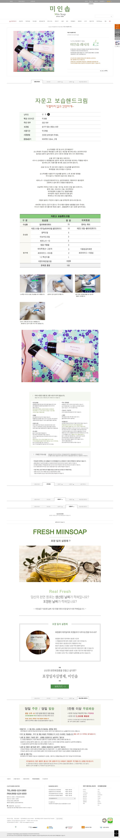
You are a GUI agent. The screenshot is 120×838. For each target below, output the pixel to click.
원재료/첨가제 (42, 21)
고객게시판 (32, 1)
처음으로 (9, 778)
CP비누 (84, 791)
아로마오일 (27, 21)
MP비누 (84, 789)
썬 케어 (99, 793)
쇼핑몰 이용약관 (26, 778)
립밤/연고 (85, 800)
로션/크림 (60, 26)
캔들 (105, 21)
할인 (110, 21)
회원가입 (91, 1)
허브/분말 (34, 21)
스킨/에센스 (85, 793)
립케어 (99, 801)
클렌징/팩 (85, 796)
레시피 (11, 1)
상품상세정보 (37, 81)
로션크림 (85, 794)
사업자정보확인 (59, 818)
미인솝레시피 (54, 26)
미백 (98, 789)
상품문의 (71, 81)
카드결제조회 (45, 778)
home (50, 26)
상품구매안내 (83, 484)
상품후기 (59, 81)
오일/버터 (21, 21)
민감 (98, 791)
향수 (98, 805)
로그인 (86, 1)
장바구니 (96, 1)
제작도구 (56, 21)
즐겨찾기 (109, 1)
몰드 (67, 21)
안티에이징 (100, 794)
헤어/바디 (85, 798)
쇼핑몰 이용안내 (16, 778)
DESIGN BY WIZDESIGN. (33, 833)
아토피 (99, 796)
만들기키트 (91, 21)
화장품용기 (73, 21)
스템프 (62, 21)
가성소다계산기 (21, 1)
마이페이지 (102, 1)
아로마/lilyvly (99, 21)
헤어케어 (99, 803)
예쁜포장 (79, 21)
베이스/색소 (49, 21)
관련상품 (48, 81)
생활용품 (85, 801)
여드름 (99, 798)
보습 (98, 800)
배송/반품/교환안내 (83, 81)
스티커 (85, 21)
